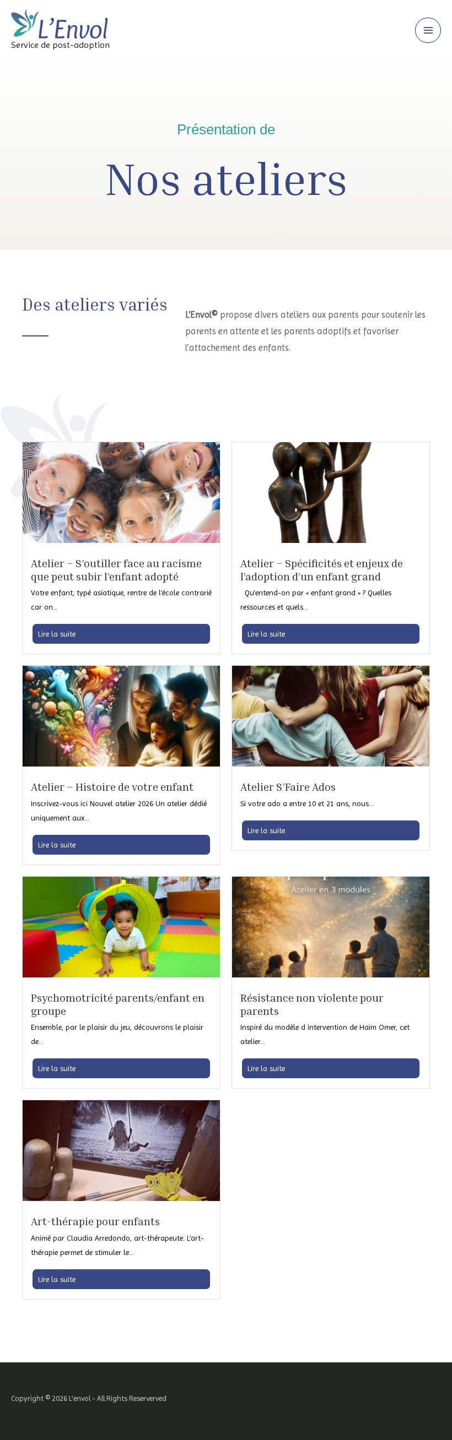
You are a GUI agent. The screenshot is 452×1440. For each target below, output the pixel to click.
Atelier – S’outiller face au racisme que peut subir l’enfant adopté (116, 570)
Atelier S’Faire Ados (288, 786)
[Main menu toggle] (428, 31)
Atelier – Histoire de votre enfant (112, 786)
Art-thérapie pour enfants (95, 1221)
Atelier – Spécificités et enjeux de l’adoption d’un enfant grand (321, 570)
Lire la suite (57, 633)
